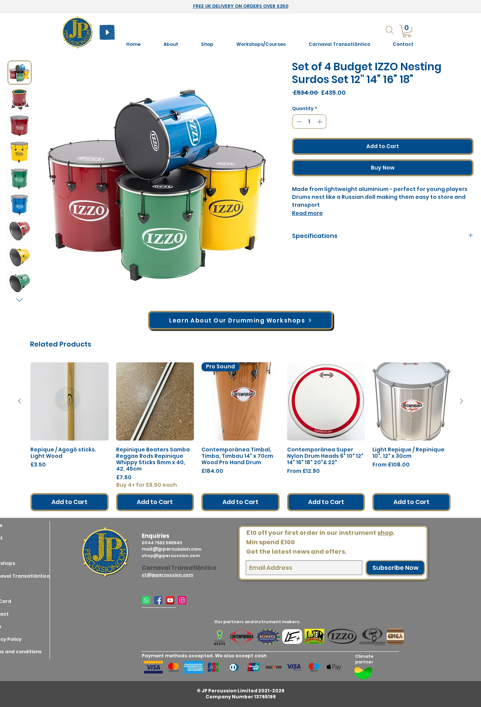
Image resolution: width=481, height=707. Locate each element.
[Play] (107, 32)
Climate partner (364, 659)
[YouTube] (170, 600)
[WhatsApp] (146, 600)
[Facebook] (158, 600)
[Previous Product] (19, 401)
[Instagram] (182, 600)
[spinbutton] (309, 121)
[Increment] (320, 121)
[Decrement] (298, 121)
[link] (406, 31)
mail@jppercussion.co (169, 549)
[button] (261, 44)
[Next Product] (461, 401)
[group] (240, 437)
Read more (307, 213)
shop (385, 532)
